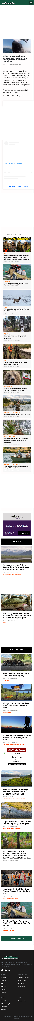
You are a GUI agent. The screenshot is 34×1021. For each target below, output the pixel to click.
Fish (4, 574)
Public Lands (20, 744)
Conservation (7, 799)
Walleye (3, 986)
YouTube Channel (23, 977)
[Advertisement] (17, 23)
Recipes (3, 992)
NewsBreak (21, 986)
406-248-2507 (17, 762)
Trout (2, 983)
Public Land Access (9, 744)
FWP (16, 863)
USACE (12, 930)
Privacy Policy (22, 1001)
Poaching (6, 680)
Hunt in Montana (9, 863)
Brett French (7, 712)
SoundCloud (22, 980)
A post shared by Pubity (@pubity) (18, 186)
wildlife (22, 799)
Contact (3, 1009)
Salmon (3, 989)
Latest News (5, 1001)
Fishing (8, 574)
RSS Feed (21, 983)
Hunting (16, 799)
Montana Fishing (17, 574)
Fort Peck (6, 930)
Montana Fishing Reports (12, 828)
